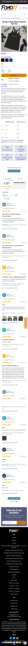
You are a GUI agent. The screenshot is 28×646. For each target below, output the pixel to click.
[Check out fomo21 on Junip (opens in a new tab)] (16, 501)
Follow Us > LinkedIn (14, 583)
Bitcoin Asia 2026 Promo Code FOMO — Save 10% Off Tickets (14, 546)
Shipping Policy (14, 606)
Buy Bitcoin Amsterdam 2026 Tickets (14, 550)
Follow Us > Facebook (14, 591)
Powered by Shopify (20, 640)
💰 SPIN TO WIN (26, 323)
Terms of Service (14, 600)
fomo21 (13, 640)
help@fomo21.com (14, 614)
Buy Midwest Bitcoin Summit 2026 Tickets (14, 553)
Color (6, 57)
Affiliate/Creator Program (14, 572)
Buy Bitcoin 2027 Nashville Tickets (14, 564)
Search (14, 537)
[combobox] (12, 14)
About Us (14, 540)
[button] (19, 182)
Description (4, 84)
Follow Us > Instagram (14, 588)
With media (7, 198)
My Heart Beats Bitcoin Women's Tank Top (12, 18)
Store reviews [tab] (20, 178)
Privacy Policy (14, 603)
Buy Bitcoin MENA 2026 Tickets (14, 555)
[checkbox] (7, 199)
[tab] (5, 85)
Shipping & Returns (14, 84)
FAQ (14, 577)
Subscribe (14, 574)
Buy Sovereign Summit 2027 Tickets (14, 558)
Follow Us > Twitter (14, 585)
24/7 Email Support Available (14, 616)
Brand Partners (14, 594)
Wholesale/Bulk (14, 569)
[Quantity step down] (2, 71)
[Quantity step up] (9, 71)
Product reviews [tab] (8, 178)
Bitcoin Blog (14, 580)
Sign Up (20, 522)
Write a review (14, 170)
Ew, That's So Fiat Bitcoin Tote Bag (16, 490)
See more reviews (14, 498)
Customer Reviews (14, 566)
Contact (14, 543)
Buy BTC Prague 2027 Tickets (14, 561)
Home (2, 18)
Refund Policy (14, 608)
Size (2, 63)
